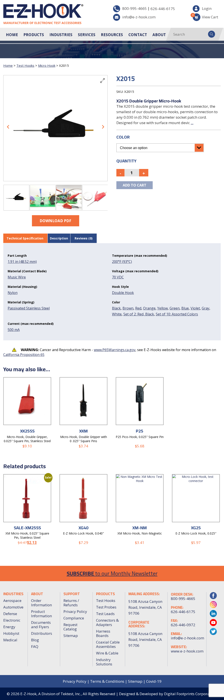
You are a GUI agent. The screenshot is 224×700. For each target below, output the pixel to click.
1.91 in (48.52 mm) (22, 261)
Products (33, 35)
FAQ (34, 646)
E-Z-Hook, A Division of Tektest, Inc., (51, 693)
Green (175, 308)
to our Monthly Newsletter (112, 573)
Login (207, 8)
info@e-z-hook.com (139, 16)
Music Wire (17, 277)
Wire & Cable (107, 653)
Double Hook (123, 292)
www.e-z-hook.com (187, 651)
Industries (60, 35)
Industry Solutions (104, 662)
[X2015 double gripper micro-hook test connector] (16, 198)
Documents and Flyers (41, 624)
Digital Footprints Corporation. (190, 693)
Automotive (13, 607)
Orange (149, 308)
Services (86, 35)
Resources (112, 35)
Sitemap (70, 635)
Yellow (162, 308)
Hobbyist (11, 633)
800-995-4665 (134, 8)
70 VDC (118, 277)
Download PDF (55, 220)
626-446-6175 (162, 8)
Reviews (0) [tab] (84, 238)
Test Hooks (25, 65)
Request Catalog (70, 626)
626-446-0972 (183, 625)
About (159, 35)
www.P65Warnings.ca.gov (114, 349)
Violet (195, 308)
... (192, 122)
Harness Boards (103, 633)
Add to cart (134, 185)
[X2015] (43, 198)
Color (123, 137)
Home (12, 35)
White (117, 314)
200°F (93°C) (122, 261)
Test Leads (105, 613)
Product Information (41, 613)
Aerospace (12, 600)
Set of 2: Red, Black (138, 314)
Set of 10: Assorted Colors (177, 314)
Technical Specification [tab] (25, 238)
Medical (10, 639)
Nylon (13, 292)
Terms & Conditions (107, 681)
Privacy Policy (75, 611)
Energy (9, 626)
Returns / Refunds (71, 602)
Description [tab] (59, 238)
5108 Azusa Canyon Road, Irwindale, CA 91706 (145, 639)
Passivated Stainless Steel (29, 308)
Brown (127, 308)
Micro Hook (46, 65)
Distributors (41, 633)
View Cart (205, 16)
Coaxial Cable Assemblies (108, 644)
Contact (137, 35)
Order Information (41, 602)
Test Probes (106, 607)
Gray (205, 308)
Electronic (11, 620)
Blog (35, 639)
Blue (185, 308)
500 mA (14, 329)
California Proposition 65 (23, 354)
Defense (10, 613)
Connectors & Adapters (107, 622)
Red (138, 308)
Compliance (73, 618)
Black (116, 308)
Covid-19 (153, 681)
